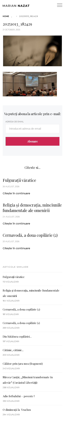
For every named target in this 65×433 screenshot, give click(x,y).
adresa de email (14, 121)
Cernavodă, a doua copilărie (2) (30, 235)
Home (6, 16)
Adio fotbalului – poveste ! (18, 396)
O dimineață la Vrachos (17, 409)
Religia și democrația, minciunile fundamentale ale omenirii (32, 207)
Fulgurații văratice (19, 180)
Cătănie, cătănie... (13, 350)
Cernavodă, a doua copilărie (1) (21, 323)
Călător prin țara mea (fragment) (23, 363)
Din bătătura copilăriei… (17, 336)
